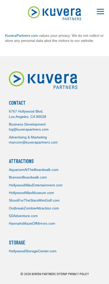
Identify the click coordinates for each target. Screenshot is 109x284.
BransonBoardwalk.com (28, 177)
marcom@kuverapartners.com (33, 142)
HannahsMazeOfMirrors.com (32, 223)
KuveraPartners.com (21, 35)
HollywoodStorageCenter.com (33, 251)
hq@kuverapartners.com (29, 129)
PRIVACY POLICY (78, 274)
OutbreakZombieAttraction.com (34, 208)
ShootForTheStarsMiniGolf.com (34, 200)
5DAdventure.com (23, 216)
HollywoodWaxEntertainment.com (36, 185)
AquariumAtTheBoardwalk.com (34, 170)
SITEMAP (62, 274)
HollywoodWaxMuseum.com (31, 193)
